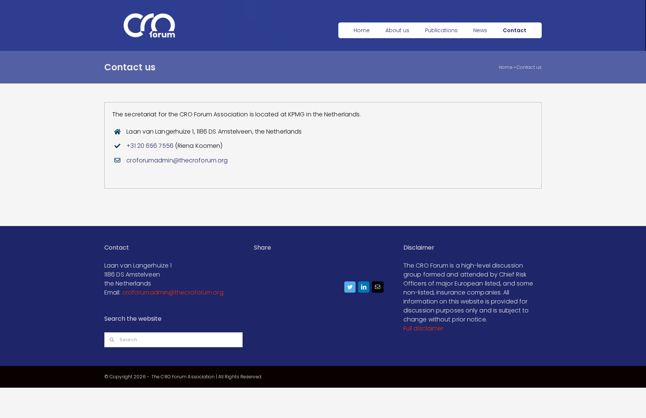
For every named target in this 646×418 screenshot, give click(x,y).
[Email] (378, 288)
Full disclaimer (423, 328)
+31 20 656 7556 (149, 145)
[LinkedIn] (364, 288)
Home (505, 67)
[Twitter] (350, 288)
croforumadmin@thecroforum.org (177, 160)
